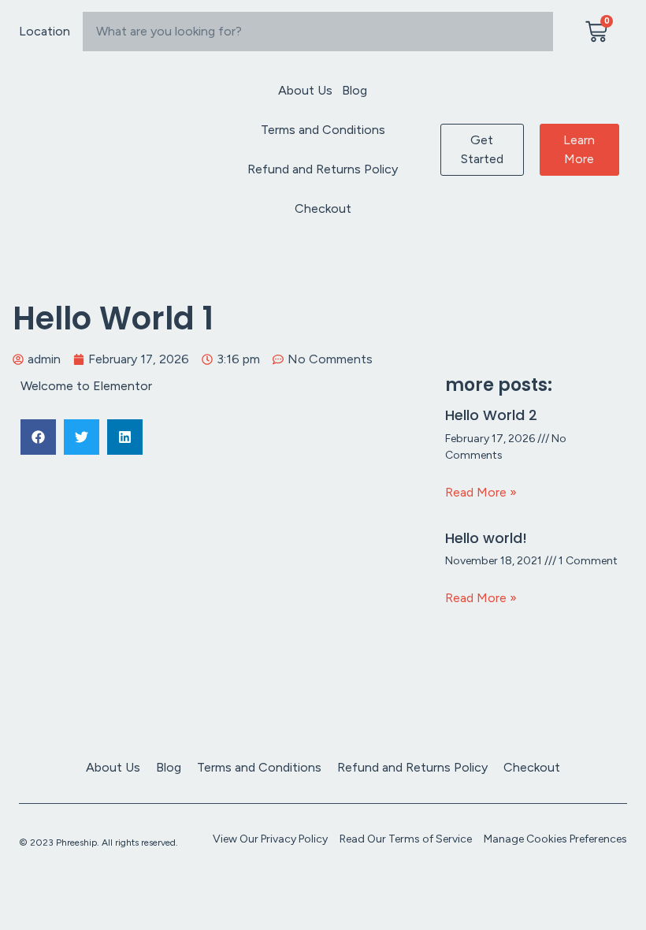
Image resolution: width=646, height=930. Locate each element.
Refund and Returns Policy (322, 169)
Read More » (481, 492)
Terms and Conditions (323, 129)
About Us (305, 90)
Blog (354, 90)
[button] (38, 437)
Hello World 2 (491, 415)
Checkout (323, 208)
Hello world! (486, 538)
